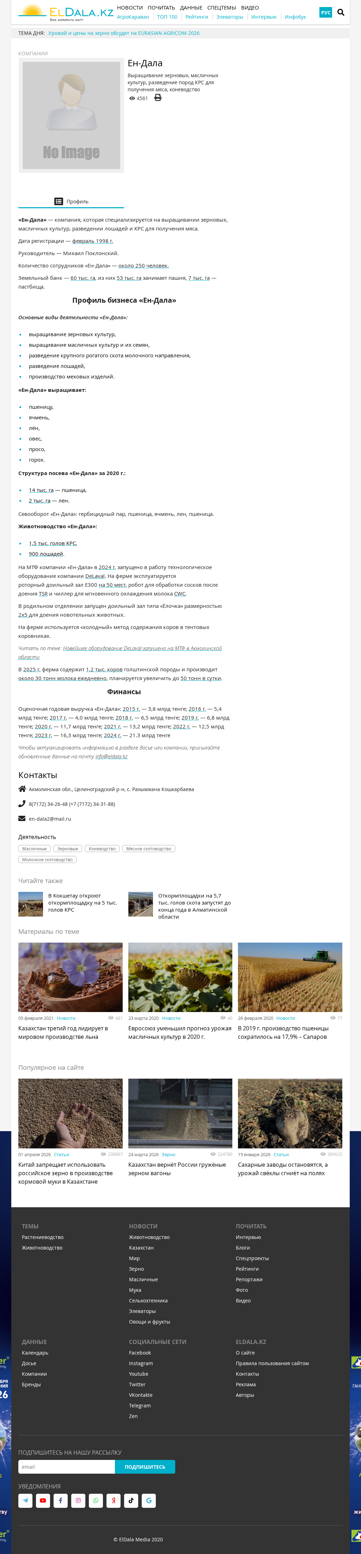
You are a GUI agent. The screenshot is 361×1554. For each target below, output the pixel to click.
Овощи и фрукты (149, 1321)
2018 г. (124, 717)
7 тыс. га (199, 277)
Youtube (138, 1373)
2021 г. (112, 726)
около (126, 265)
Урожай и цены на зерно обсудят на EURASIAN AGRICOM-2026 (124, 33)
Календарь (35, 1352)
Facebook (140, 1352)
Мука (135, 1290)
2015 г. (131, 708)
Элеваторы (142, 1311)
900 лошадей (46, 553)
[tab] (71, 201)
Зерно (169, 1154)
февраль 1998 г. (92, 240)
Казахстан (141, 1247)
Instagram (141, 1363)
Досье (29, 1363)
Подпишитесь (145, 1466)
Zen (133, 1416)
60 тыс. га (83, 277)
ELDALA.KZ (251, 1342)
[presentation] (71, 201)
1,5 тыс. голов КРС (52, 543)
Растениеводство (42, 1237)
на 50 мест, (113, 584)
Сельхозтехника (148, 1300)
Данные (34, 1342)
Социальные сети (157, 1342)
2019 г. (190, 717)
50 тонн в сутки (200, 678)
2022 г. (181, 726)
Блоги (243, 1247)
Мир (134, 1258)
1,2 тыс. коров (104, 669)
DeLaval (95, 575)
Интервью (248, 1237)
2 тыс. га (39, 500)
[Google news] (149, 1501)
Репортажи (249, 1279)
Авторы (245, 1395)
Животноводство (42, 1247)
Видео (243, 1300)
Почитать (251, 1226)
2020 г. (43, 726)
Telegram (140, 1405)
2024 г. (107, 567)
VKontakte (141, 1395)
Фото (242, 1290)
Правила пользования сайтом (272, 1363)
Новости (66, 1018)
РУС (326, 12)
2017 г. (58, 717)
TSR (43, 593)
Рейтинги (247, 1268)
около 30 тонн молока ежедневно (62, 678)
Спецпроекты (252, 1258)
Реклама (246, 1384)
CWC (179, 593)
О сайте (245, 1352)
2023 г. (43, 735)
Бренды (31, 1384)
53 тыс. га (129, 277)
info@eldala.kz (112, 756)
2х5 (23, 614)
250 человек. (152, 265)
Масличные (143, 1279)
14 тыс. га (41, 489)
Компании (33, 53)
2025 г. (32, 669)
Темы (30, 1226)
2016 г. (197, 708)
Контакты (247, 1373)
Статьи (61, 1154)
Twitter (137, 1384)
